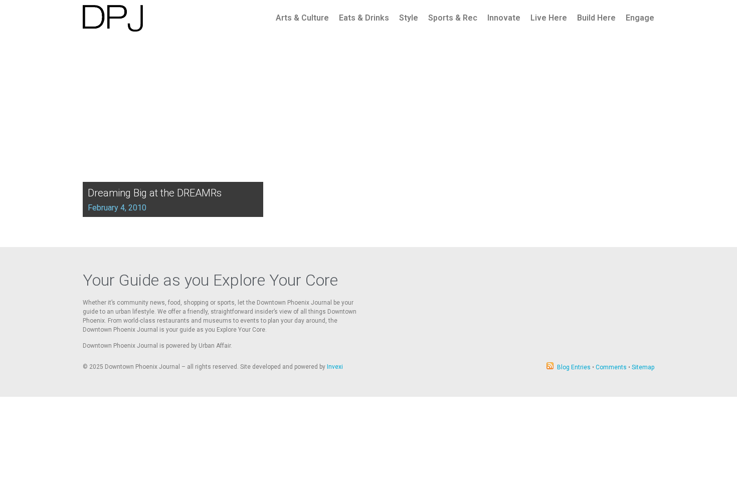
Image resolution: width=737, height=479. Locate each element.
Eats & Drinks (364, 18)
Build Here (596, 18)
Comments (611, 367)
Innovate (503, 18)
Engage (640, 18)
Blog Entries (574, 367)
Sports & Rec (452, 18)
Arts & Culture (302, 18)
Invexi (335, 366)
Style (408, 18)
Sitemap (643, 367)
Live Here (548, 18)
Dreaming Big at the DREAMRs (155, 193)
